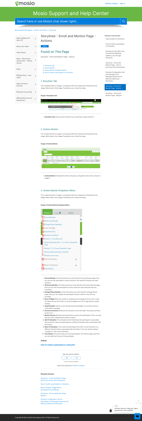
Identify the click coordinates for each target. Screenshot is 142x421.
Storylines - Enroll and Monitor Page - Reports (114, 94)
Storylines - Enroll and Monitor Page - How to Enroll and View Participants (115, 65)
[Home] (26, 3)
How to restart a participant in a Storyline (115, 45)
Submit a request (111, 3)
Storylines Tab (49, 65)
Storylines (52, 30)
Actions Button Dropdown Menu (55, 70)
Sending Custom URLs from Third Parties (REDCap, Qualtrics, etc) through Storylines (115, 54)
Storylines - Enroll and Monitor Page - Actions (113, 87)
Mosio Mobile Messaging (23, 30)
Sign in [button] (122, 3)
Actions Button (50, 68)
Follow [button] (45, 46)
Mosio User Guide (40, 30)
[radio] (66, 357)
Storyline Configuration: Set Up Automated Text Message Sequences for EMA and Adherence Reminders (115, 76)
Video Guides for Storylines (115, 39)
